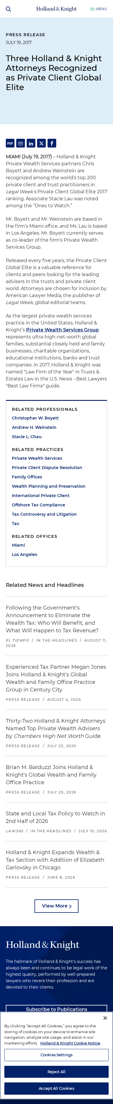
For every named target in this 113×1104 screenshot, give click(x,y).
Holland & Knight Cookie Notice (70, 1043)
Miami (18, 545)
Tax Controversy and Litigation (44, 514)
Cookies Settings (56, 1054)
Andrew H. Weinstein (34, 427)
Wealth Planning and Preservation (48, 486)
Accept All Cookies (56, 1088)
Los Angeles (24, 554)
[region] (56, 1055)
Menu (101, 9)
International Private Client (41, 495)
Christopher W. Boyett (35, 418)
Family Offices (27, 477)
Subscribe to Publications (56, 1009)
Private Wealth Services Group (62, 330)
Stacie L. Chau (27, 436)
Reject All (56, 1071)
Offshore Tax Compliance (38, 505)
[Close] (105, 1018)
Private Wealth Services (37, 458)
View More (55, 906)
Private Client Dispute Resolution (47, 467)
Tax (15, 523)
